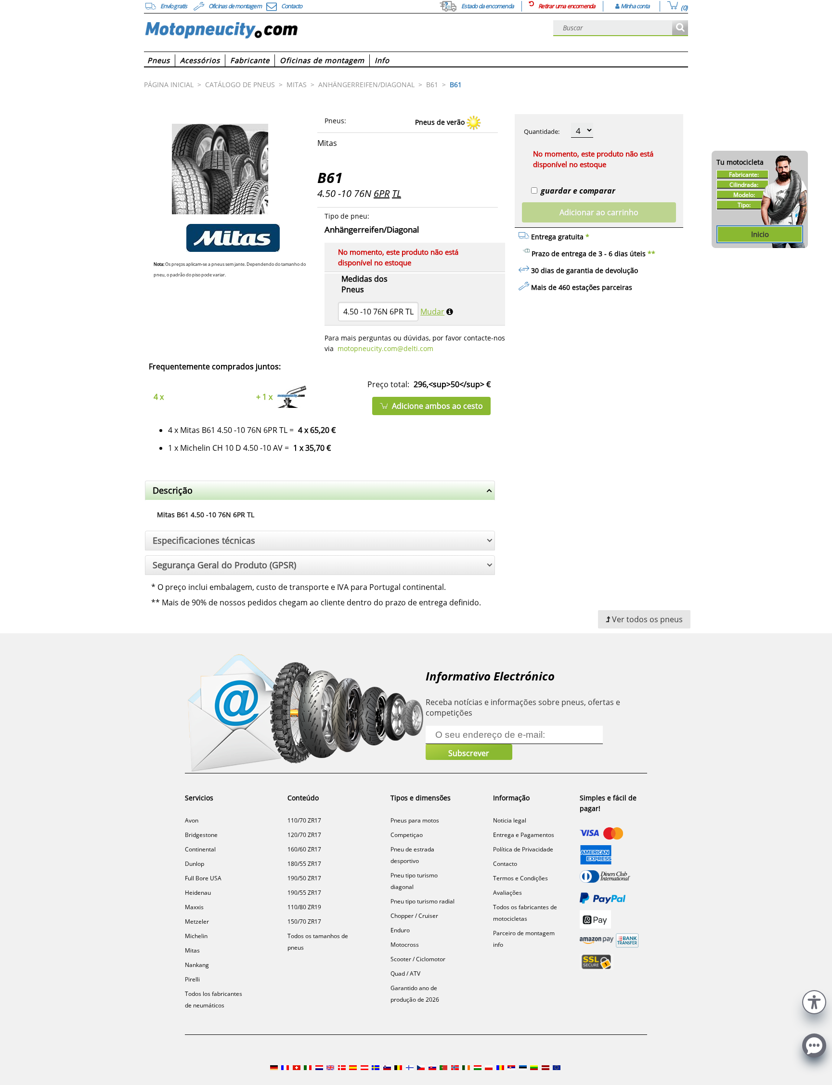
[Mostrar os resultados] (680, 28)
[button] (814, 1001)
